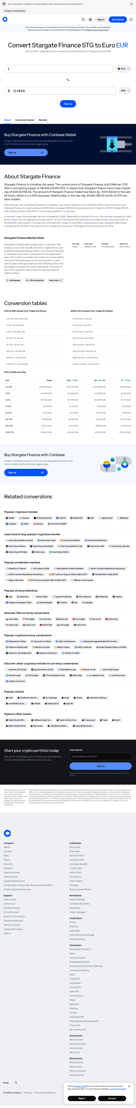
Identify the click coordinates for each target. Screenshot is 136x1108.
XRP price (75, 1052)
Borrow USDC (77, 855)
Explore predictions (80, 889)
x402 (72, 974)
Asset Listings (77, 899)
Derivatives (76, 876)
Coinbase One (77, 859)
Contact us (9, 903)
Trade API (75, 978)
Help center (10, 899)
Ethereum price (78, 1044)
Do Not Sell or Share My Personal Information (28, 885)
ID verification (11, 912)
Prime (73, 922)
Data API (74, 991)
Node (72, 1000)
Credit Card (76, 868)
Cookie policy (11, 876)
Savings (74, 885)
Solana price (76, 1048)
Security (8, 864)
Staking (74, 926)
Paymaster (75, 983)
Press (7, 859)
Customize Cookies (118, 1089)
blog (5, 1082)
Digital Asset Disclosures (17, 889)
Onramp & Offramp (79, 970)
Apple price (76, 1066)
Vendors (8, 868)
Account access (12, 925)
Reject (81, 1098)
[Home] (5, 19)
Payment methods (13, 920)
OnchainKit (75, 987)
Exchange (75, 930)
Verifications (76, 995)
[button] (131, 19)
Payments (75, 908)
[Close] (129, 1086)
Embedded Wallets (80, 962)
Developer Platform (80, 949)
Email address (76, 750)
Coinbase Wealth (79, 864)
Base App (74, 851)
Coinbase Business (80, 903)
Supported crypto (13, 929)
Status (7, 933)
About (7, 847)
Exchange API (77, 1017)
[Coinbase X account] (16, 1082)
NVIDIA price (76, 1062)
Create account (12, 908)
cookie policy (80, 1086)
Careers (8, 851)
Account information (15, 916)
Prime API (75, 1025)
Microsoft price (78, 1071)
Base (72, 953)
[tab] (7, 120)
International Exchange (82, 935)
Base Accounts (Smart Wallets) (86, 966)
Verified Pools (77, 939)
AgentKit (74, 1004)
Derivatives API (78, 1029)
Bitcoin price (76, 1039)
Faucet (73, 1012)
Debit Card (75, 872)
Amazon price (77, 1075)
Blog (6, 855)
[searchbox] (125, 91)
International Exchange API (84, 1021)
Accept (112, 1098)
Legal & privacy (12, 872)
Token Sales (76, 881)
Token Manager (78, 912)
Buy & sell (75, 847)
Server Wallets (78, 957)
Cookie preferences (14, 881)
